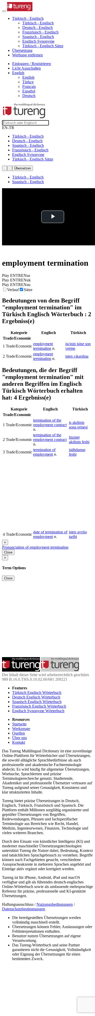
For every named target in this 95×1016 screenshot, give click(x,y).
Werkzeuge (21, 728)
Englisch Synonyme (38, 41)
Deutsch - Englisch (37, 27)
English (28, 77)
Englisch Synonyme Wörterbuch (38, 711)
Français (29, 86)
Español (28, 91)
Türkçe (28, 82)
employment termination (43, 346)
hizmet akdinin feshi (79, 439)
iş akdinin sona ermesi (78, 424)
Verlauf (13, 290)
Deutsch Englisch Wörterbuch (36, 697)
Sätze (28, 290)
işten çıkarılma (76, 356)
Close (8, 552)
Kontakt (18, 742)
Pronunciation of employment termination (35, 547)
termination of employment (44, 452)
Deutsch (28, 95)
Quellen (18, 733)
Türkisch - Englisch (38, 23)
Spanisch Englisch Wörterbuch (37, 702)
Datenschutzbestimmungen (23, 909)
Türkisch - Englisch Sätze (42, 46)
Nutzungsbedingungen (54, 904)
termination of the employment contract (50, 422)
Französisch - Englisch (40, 32)
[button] (28, 18)
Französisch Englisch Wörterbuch (39, 706)
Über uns (19, 738)
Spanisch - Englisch (38, 37)
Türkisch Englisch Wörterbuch (36, 692)
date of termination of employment (50, 534)
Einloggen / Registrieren (31, 63)
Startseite (19, 724)
